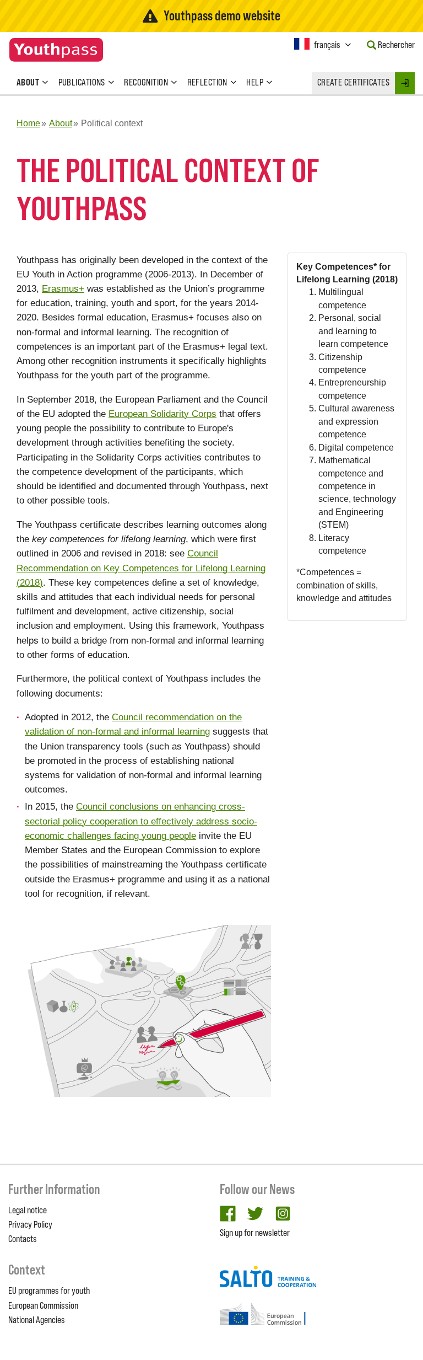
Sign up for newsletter (255, 1232)
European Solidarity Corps (162, 413)
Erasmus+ (63, 288)
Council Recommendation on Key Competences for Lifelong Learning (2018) (141, 567)
